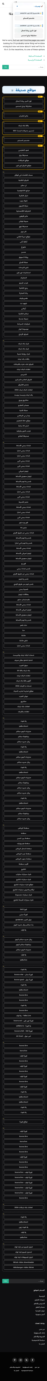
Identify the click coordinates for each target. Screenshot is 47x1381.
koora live (23, 995)
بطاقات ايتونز (23, 594)
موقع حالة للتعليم (23, 421)
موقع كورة (24, 1122)
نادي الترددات (24, 267)
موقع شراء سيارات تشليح (23, 884)
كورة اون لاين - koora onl (23, 1021)
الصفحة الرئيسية (35, 60)
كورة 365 (23, 909)
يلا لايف (23, 930)
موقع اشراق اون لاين (23, 165)
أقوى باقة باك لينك (23, 681)
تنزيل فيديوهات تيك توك (23, 1257)
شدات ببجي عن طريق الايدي (23, 533)
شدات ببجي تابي (23, 461)
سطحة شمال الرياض (24, 849)
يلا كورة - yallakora (23, 1026)
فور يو (23, 564)
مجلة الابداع (23, 262)
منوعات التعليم (40, 1300)
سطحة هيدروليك (23, 843)
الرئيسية (42, 1296)
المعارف (23, 278)
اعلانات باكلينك (23, 712)
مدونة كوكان (23, 221)
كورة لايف (23, 1056)
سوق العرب (23, 665)
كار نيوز (23, 232)
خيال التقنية (23, 196)
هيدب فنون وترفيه (24, 431)
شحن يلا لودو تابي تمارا (23, 543)
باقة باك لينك (23, 126)
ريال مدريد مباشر (23, 742)
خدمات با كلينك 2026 (23, 686)
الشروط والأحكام (39, 1336)
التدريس (23, 374)
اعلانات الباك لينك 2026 (24, 390)
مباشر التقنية (23, 314)
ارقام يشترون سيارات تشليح (23, 890)
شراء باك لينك (23, 344)
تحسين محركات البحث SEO (23, 131)
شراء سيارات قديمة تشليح (23, 900)
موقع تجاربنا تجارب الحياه (23, 691)
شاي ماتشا (23, 641)
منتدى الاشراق (23, 385)
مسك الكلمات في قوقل (23, 175)
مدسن (23, 252)
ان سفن (24, 185)
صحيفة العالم (23, 436)
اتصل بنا (42, 1344)
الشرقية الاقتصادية (23, 211)
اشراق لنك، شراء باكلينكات (23, 364)
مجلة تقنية (23, 410)
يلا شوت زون (23, 1227)
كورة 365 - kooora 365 (23, 1031)
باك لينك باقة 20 (23, 671)
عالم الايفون (23, 216)
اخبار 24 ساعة (23, 426)
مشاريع (23, 701)
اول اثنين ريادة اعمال (23, 101)
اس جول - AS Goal (23, 1036)
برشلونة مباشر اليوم (23, 944)
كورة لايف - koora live (23, 1172)
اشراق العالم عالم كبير (23, 380)
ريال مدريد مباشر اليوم (23, 939)
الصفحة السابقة (35, 56)
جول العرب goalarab (24, 920)
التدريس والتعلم (39, 1303)
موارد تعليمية (40, 1311)
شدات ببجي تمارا (23, 451)
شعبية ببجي (23, 589)
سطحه (23, 833)
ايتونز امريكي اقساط (23, 553)
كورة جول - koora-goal (23, 980)
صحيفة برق (23, 155)
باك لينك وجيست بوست (23, 395)
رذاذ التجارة (23, 293)
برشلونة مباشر (23, 736)
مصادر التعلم (40, 1307)
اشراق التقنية (23, 180)
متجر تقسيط (23, 502)
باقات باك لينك (23, 359)
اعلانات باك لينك (23, 706)
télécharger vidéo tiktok (23, 1267)
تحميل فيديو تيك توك (23, 1252)
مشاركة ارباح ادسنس (24, 106)
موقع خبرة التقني (23, 237)
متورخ (23, 247)
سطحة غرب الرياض (23, 854)
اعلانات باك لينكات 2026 (23, 1207)
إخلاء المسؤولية (39, 1333)
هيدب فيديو (23, 283)
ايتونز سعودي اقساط (23, 476)
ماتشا (23, 635)
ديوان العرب (23, 696)
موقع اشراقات (23, 160)
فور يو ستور (23, 522)
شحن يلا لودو (23, 579)
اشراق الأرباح (23, 334)
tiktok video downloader (23, 1262)
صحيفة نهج (23, 226)
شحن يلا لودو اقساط (23, 481)
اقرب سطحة (23, 864)
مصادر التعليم (23, 405)
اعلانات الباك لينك (23, 369)
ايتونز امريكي (23, 471)
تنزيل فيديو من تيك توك (23, 1247)
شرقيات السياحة (23, 324)
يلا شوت (23, 721)
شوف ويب (23, 201)
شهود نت (23, 303)
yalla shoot (23, 726)
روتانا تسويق (23, 257)
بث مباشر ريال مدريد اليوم (23, 925)
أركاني (23, 308)
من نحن (42, 1329)
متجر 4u (23, 528)
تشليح (23, 869)
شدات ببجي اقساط (23, 445)
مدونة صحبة (23, 319)
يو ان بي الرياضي (23, 415)
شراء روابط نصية (23, 354)
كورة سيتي (23, 914)
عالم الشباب (23, 116)
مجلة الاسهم (23, 206)
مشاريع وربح (23, 400)
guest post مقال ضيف (23, 660)
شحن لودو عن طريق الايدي (23, 584)
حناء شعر (23, 625)
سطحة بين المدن (23, 838)
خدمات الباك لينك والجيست (23, 655)
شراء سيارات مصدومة (23, 895)
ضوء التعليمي (23, 150)
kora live (23, 1051)
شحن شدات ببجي (23, 569)
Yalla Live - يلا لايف (23, 1016)
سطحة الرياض (23, 828)
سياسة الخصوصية (38, 1340)
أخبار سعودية (40, 1314)
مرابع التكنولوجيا (23, 190)
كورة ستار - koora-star (23, 974)
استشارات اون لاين (23, 273)
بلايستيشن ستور (23, 599)
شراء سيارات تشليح (23, 879)
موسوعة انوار (24, 329)
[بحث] (3, 3)
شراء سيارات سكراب (23, 874)
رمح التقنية (23, 288)
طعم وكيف (23, 298)
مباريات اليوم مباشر (23, 731)
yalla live (23, 960)
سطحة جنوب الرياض (23, 859)
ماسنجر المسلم (23, 140)
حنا (23, 630)
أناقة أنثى (23, 242)
